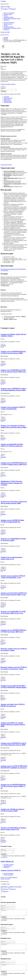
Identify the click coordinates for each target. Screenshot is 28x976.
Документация (8, 102)
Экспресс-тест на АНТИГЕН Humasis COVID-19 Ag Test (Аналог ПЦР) (13, 352)
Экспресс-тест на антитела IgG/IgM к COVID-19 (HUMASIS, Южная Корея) (13, 686)
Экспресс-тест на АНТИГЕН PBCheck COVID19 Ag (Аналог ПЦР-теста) (13, 631)
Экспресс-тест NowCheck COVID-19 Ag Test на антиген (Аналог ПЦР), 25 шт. (14, 593)
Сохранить (3, 930)
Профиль (5, 9)
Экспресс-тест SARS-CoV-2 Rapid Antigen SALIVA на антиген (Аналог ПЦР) (13, 724)
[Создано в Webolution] (11, 886)
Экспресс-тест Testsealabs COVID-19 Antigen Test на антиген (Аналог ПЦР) (13, 426)
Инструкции (7, 99)
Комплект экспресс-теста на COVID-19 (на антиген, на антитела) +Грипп (14, 668)
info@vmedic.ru (13, 877)
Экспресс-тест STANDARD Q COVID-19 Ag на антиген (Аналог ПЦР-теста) (13, 370)
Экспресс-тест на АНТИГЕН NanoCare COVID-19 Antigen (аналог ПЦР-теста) (14, 463)
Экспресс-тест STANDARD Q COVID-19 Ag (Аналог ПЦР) (13, 539)
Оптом (5, 15)
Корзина (13, 9)
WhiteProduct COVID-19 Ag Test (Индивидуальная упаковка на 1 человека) (12, 483)
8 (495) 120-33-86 (5, 6)
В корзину (3, 91)
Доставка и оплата (9, 17)
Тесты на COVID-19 (9, 13)
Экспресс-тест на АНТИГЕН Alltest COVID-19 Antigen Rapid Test (12, 521)
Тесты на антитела (9, 873)
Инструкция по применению (8, 269)
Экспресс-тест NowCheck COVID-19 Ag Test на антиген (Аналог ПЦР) (14, 502)
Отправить (3, 854)
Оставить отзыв (5, 285)
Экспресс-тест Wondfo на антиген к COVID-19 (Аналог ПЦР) (12, 810)
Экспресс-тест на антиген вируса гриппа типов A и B (12, 558)
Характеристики (8, 98)
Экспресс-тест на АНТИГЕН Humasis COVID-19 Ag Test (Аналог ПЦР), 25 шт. (13, 786)
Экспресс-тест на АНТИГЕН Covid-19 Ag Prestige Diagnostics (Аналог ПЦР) (13, 389)
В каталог (3, 841)
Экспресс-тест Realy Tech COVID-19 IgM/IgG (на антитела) (13, 705)
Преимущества (8, 866)
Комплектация (7, 101)
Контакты (6, 20)
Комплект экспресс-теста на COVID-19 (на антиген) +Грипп (14, 649)
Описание (6, 96)
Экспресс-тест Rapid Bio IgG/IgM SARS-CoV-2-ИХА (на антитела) (12, 445)
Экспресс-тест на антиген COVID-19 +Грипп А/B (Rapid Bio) (13, 408)
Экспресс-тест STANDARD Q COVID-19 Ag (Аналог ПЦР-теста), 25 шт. (13, 612)
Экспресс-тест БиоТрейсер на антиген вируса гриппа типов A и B (13, 828)
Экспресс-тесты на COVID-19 (10, 870)
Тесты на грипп (8, 14)
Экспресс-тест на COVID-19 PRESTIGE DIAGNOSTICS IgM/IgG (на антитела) (14, 766)
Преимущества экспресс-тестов (12, 18)
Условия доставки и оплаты (8, 84)
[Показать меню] (1, 10)
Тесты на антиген (8, 874)
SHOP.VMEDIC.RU (7, 861)
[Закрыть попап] (1, 843)
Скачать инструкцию (6, 164)
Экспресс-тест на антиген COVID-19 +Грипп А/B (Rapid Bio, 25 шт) (13, 576)
